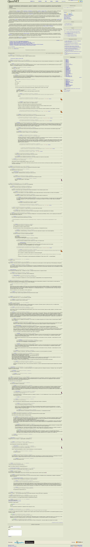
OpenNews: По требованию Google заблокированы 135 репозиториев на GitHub (22, 45)
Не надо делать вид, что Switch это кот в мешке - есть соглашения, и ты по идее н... (34, 144)
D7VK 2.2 (67, 61)
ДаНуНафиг (18, 333)
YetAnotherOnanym (16, 171)
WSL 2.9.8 (67, 65)
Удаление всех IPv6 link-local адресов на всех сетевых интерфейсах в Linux (72, 33)
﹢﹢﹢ (20, 183)
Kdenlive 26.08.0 (68, 71)
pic (10, 183)
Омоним (12, 492)
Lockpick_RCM (59, 19)
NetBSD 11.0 (67, 84)
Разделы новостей (67, 15)
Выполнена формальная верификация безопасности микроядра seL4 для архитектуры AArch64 (72, 48)
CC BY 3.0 (13, 46)
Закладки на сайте (11, 545)
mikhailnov (13, 291)
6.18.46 (69, 88)
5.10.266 (65, 89)
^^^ (21, 63)
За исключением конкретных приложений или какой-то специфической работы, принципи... (34, 247)
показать (50, 98)
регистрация (76, 0)
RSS (61, 53)
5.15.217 (79, 88)
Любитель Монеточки (13, 269)
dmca (18, 48)
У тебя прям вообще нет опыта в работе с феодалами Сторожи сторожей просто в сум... (35, 205)
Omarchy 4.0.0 (68, 81)
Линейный (53, 53)
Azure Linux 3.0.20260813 (69, 82)
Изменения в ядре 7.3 (67, 91)
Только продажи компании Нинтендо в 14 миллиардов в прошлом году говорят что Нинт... (35, 120)
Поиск (63, 1)
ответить (23, 63)
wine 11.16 (67, 66)
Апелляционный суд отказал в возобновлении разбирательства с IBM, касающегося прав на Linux (71, 46)
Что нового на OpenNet (67, 16)
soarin (19, 89)
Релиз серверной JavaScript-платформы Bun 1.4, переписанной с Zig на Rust (72, 50)
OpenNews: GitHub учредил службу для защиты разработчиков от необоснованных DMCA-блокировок (26, 44)
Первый (23, 150)
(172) (13, 53)
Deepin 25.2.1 (68, 83)
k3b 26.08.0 (67, 69)
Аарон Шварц (14, 370)
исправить (58, 40)
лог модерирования (60, 522)
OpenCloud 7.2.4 (68, 72)
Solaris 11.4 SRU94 (68, 85)
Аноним (13, 63)
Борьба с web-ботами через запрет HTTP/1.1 (73, 31)
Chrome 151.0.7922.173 (69, 73)
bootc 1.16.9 (67, 75)
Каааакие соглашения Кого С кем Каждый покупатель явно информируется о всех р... (38, 148)
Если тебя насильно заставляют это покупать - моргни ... (31, 151)
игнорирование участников (55, 522)
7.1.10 (67, 88)
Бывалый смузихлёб (23, 242)
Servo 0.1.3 (67, 63)
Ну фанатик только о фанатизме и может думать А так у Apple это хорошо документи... (35, 98)
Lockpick (16, 19)
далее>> (80, 77)
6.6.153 (74, 88)
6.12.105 (71, 88)
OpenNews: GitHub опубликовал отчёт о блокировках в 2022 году (20, 42)
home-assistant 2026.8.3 (69, 64)
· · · (21, 183)
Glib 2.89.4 (67, 62)
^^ (25, 79)
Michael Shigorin (19, 178)
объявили (10, 34)
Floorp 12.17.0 (68, 68)
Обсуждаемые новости (73, 39)
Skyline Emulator (26, 33)
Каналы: (65, 14)
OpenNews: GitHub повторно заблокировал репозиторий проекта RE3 (21, 43)
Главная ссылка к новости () (19, 41)
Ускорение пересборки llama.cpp (71, 34)
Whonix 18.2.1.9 (68, 86)
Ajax (46, 53)
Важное (72, 21)
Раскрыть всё (58, 53)
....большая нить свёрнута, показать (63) (16, 58)
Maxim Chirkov (79, 545)
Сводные (72, 15)
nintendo (15, 48)
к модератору (26, 63)
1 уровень (49, 53)
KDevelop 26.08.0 (68, 70)
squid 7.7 (67, 60)
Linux (67, 7)
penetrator (21, 101)
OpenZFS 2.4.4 (68, 67)
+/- (55, 53)
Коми (17, 153)
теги (64, 1)
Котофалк (15, 373)
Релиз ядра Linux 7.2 (69, 23)
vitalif (14, 412)
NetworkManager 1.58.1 (69, 76)
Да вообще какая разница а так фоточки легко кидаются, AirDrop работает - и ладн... (34, 111)
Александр (18, 122)
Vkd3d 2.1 (67, 59)
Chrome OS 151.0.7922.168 (69, 80)
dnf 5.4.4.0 (67, 74)
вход (73, 0)
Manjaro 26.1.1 (68, 79)
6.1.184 (76, 88)
